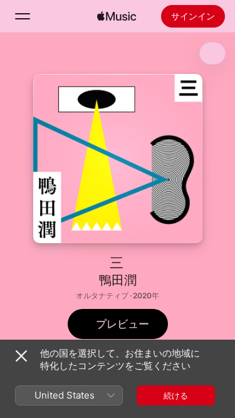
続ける (176, 395)
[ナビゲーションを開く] (22, 16)
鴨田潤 (118, 280)
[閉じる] (21, 356)
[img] (116, 16)
